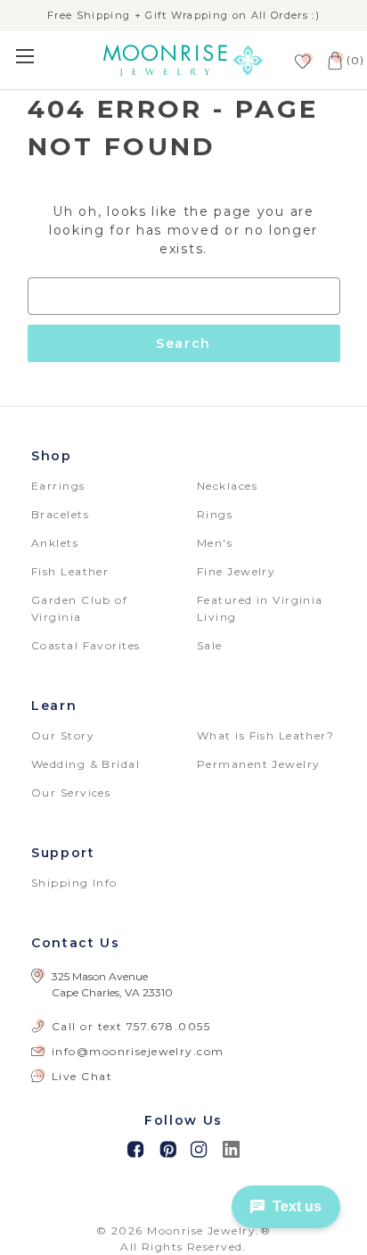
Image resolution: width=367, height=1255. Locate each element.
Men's (214, 542)
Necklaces (227, 485)
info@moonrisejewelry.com (138, 1051)
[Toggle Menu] (46, 55)
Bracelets (60, 514)
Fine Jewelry (236, 571)
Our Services (70, 792)
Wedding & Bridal (85, 764)
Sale (210, 645)
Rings (214, 514)
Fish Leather (70, 571)
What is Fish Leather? (265, 735)
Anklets (54, 542)
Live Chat (82, 1076)
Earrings (58, 485)
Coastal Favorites (85, 645)
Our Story (62, 735)
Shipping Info (74, 882)
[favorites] (301, 60)
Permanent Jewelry (258, 764)
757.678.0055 (168, 1026)
